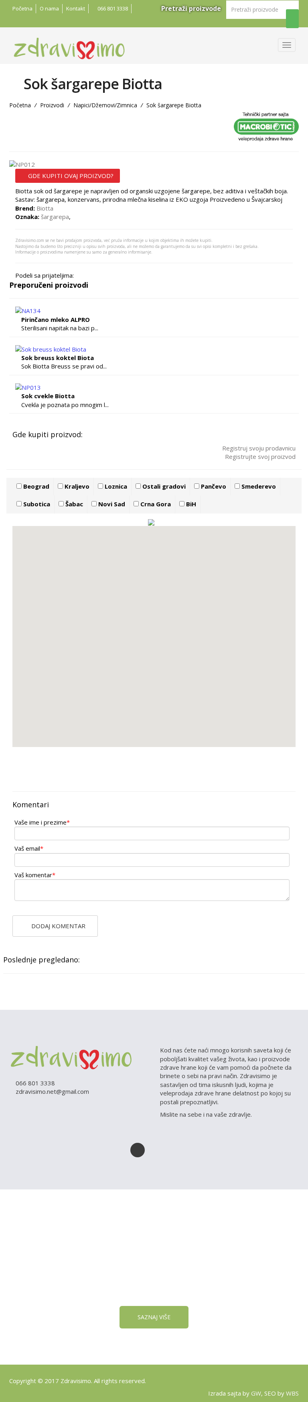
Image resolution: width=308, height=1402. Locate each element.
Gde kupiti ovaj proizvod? (69, 176)
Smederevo (258, 486)
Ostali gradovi (163, 486)
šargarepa (55, 217)
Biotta (44, 208)
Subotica (36, 504)
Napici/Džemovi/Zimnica (105, 105)
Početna (22, 8)
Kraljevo (76, 486)
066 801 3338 (112, 8)
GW (256, 1393)
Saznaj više (154, 1317)
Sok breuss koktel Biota (57, 358)
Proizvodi (52, 105)
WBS (292, 1393)
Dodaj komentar (57, 926)
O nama (49, 8)
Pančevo (212, 486)
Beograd (35, 486)
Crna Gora (155, 504)
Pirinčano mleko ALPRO (55, 319)
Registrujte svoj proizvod (259, 456)
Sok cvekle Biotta (48, 396)
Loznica (115, 486)
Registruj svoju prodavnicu (258, 448)
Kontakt (75, 8)
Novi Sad (111, 504)
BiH (190, 504)
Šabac (73, 504)
